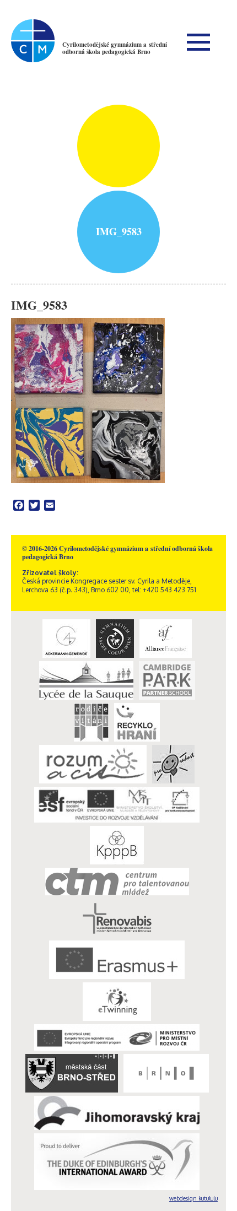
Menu (198, 41)
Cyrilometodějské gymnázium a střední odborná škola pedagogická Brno (114, 48)
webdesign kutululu (193, 1198)
